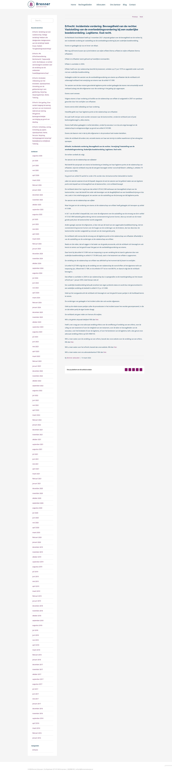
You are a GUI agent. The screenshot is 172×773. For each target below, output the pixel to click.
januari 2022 (36, 425)
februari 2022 (37, 420)
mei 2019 (35, 581)
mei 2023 (35, 346)
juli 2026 (35, 161)
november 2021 (37, 435)
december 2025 (37, 195)
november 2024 (37, 258)
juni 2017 (35, 694)
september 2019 (37, 562)
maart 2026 (36, 180)
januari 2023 (36, 366)
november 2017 (37, 669)
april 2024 (35, 293)
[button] (141, 4)
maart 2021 (36, 474)
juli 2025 (35, 219)
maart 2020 (36, 532)
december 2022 (37, 371)
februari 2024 (37, 302)
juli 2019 (35, 572)
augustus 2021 (37, 449)
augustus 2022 (37, 390)
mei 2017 (35, 699)
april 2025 (35, 234)
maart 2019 (36, 591)
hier (97, 320)
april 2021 (35, 469)
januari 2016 (36, 738)
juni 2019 (35, 576)
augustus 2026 (37, 156)
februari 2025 (37, 244)
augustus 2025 (37, 214)
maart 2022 (36, 415)
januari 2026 (36, 190)
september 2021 (37, 444)
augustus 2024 (37, 273)
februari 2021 (37, 479)
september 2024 (37, 268)
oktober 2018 (36, 616)
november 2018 (37, 611)
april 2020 (35, 527)
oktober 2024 (36, 263)
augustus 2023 (37, 332)
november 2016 (37, 713)
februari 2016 (37, 733)
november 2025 (37, 200)
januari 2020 (36, 542)
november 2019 (37, 552)
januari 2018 (36, 660)
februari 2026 (37, 185)
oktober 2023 (36, 322)
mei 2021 (35, 464)
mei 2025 (35, 229)
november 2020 (37, 493)
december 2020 (37, 488)
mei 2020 (35, 523)
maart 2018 (36, 650)
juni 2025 (35, 224)
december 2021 (37, 430)
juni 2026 (35, 165)
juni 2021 (35, 459)
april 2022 (35, 410)
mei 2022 (35, 405)
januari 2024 (36, 307)
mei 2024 (35, 288)
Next (141, 17)
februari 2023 (37, 361)
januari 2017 (36, 704)
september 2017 (37, 679)
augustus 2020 (37, 508)
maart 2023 (36, 356)
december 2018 (37, 606)
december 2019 (37, 547)
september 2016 (37, 718)
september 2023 (37, 327)
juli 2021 (35, 454)
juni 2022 (35, 400)
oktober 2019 (36, 557)
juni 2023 (35, 342)
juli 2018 (35, 630)
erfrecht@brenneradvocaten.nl (84, 769)
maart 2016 (36, 728)
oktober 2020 (36, 498)
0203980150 (71, 769)
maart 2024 (36, 298)
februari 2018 (37, 655)
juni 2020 (35, 518)
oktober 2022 (36, 381)
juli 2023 (35, 337)
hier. (105, 352)
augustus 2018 (37, 625)
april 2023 (35, 351)
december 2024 (37, 254)
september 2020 (37, 503)
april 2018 (35, 645)
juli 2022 (35, 395)
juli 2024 (35, 278)
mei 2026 (35, 170)
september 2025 (37, 209)
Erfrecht (35, 750)
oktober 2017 (36, 674)
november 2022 (37, 376)
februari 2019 (37, 596)
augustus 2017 (37, 684)
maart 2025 (36, 239)
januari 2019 (36, 601)
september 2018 (37, 620)
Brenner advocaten (73, 358)
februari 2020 (37, 537)
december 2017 (37, 664)
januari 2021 (36, 483)
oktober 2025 (36, 205)
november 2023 (37, 317)
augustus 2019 (37, 567)
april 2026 (35, 175)
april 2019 (35, 586)
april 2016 (35, 723)
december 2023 (37, 312)
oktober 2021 (36, 439)
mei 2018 (35, 640)
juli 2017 (35, 689)
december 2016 (37, 708)
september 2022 (37, 386)
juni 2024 (35, 283)
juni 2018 (35, 635)
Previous (135, 17)
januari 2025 (36, 249)
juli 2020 (35, 513)
